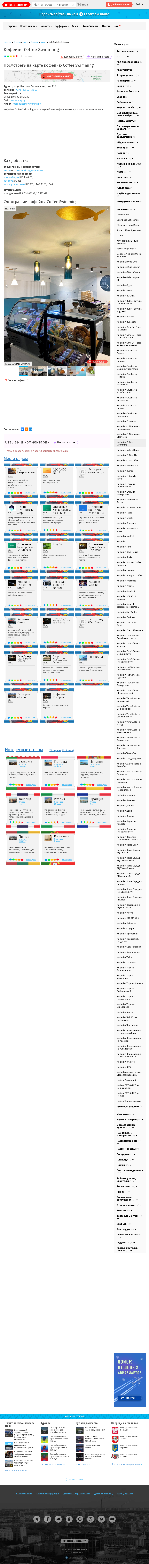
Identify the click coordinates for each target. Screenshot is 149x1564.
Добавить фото (73, 56)
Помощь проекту (125, 1493)
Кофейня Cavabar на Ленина (127, 359)
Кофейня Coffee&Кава (128, 449)
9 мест (92, 804)
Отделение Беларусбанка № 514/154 (62, 509)
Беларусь (34, 42)
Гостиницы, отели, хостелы (128, 127)
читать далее (30, 492)
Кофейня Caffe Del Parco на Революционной (129, 344)
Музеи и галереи (128, 1119)
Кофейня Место (125, 912)
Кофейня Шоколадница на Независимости (129, 1055)
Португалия (61, 836)
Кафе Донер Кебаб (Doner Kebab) (24, 658)
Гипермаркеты (127, 120)
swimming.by (18, 100)
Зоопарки (124, 147)
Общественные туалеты (126, 1126)
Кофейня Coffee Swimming (125, 443)
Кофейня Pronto (125, 585)
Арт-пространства (129, 61)
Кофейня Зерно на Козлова (126, 822)
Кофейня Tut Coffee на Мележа (128, 644)
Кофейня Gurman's (126, 523)
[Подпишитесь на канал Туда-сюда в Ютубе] (112, 1524)
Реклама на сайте (24, 1493)
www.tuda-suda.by (79, 1549)
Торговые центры (129, 1215)
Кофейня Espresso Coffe (129, 507)
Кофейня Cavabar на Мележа (127, 375)
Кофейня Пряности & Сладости (128, 940)
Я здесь (84, 4)
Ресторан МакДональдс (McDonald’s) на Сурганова (60, 659)
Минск (43, 42)
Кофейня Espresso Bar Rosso (128, 501)
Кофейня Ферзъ (125, 1012)
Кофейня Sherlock (126, 591)
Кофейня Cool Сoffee (127, 460)
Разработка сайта (76, 1557)
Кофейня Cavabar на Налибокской (127, 391)
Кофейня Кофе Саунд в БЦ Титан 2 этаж (128, 867)
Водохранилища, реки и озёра (127, 114)
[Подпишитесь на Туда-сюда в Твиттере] (101, 1524)
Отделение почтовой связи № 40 (96, 510)
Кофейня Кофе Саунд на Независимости (129, 890)
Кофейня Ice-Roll (125, 536)
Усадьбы (124, 1223)
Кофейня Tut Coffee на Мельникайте (128, 652)
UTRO (120, 235)
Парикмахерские (129, 1140)
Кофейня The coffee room (24, 584)
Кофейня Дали (124, 810)
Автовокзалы (126, 51)
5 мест (21, 804)
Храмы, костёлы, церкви (127, 1249)
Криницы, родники (129, 1106)
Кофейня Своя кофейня (129, 946)
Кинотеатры (126, 182)
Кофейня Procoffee (126, 580)
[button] (107, 208)
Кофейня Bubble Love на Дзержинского (129, 302)
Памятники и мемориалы (126, 1134)
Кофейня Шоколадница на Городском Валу (129, 1031)
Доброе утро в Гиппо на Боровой (129, 255)
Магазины (124, 1114)
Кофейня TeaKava (126, 617)
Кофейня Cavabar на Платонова (127, 414)
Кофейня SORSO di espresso (126, 597)
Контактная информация (48, 1493)
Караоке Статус (23, 621)
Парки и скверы (128, 1148)
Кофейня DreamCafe (127, 465)
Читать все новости (16, 1471)
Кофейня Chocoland (127, 421)
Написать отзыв (100, 56)
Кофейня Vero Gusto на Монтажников (128, 731)
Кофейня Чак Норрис (128, 1025)
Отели (106, 26)
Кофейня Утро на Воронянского (125, 969)
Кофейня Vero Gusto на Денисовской (128, 707)
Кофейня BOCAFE (126, 295)
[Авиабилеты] (130, 1406)
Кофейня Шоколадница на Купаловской (129, 1047)
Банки (123, 86)
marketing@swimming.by (27, 103)
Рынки (122, 1191)
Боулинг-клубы (127, 107)
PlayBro (58, 544)
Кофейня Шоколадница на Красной (129, 1039)
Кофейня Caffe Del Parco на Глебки (129, 328)
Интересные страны (24, 749)
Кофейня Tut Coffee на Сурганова (128, 676)
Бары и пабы (127, 91)
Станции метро (128, 1205)
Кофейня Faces (124, 512)
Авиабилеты (90, 26)
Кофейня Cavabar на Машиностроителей (127, 367)
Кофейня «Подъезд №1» (129, 758)
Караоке (124, 158)
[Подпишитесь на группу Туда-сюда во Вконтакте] (58, 1524)
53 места (93, 766)
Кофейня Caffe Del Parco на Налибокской (129, 336)
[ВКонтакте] (22, 429)
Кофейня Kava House (127, 551)
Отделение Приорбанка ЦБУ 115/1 (96, 547)
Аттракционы (127, 75)
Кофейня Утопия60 (126, 962)
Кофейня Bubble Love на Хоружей (129, 310)
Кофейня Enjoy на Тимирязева (126, 493)
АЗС (121, 56)
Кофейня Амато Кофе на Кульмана (129, 780)
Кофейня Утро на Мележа (130, 983)
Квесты (122, 177)
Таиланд (25, 799)
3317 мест (67, 750)
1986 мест (23, 766)
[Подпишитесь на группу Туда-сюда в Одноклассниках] (69, 1524)
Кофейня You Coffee (126, 753)
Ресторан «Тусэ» (23, 696)
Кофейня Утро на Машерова (125, 976)
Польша (60, 761)
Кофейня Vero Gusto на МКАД (128, 723)
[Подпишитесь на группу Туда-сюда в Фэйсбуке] (47, 1524)
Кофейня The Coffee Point (127, 624)
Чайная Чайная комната (129, 1100)
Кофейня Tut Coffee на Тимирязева (128, 684)
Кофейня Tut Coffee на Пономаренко (128, 668)
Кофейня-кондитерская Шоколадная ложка (129, 1073)
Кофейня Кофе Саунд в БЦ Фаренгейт (128, 875)
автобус (8, 180)
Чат (116, 26)
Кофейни (124, 209)
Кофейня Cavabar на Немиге (127, 406)
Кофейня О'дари (125, 928)
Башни (122, 96)
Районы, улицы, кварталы (126, 1180)
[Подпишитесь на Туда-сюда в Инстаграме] (90, 1524)
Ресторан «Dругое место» (59, 584)
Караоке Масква (94, 583)
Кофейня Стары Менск (128, 951)
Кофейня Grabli (125, 517)
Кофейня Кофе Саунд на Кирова (129, 882)
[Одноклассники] (26, 429)
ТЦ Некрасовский (26, 471)
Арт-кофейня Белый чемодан (127, 242)
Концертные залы (129, 201)
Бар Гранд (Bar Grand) (95, 621)
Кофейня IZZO (124, 541)
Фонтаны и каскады (129, 1236)
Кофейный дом (124, 285)
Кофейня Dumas (125, 470)
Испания (96, 761)
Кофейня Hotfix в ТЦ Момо (127, 529)
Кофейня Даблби (125, 805)
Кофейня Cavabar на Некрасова (127, 399)
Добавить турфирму (103, 1493)
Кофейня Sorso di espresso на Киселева (128, 605)
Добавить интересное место (76, 1493)
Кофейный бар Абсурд (128, 272)
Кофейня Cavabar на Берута (127, 352)
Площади (124, 1159)
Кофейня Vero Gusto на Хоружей (128, 746)
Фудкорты (124, 1242)
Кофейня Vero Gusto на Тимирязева (128, 739)
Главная (8, 42)
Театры (123, 1210)
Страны (12, 26)
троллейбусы (11, 177)
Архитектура (126, 69)
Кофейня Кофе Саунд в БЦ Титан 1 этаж (128, 859)
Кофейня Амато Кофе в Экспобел (129, 765)
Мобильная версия (76, 1479)
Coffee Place (123, 214)
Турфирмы (60, 26)
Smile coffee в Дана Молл (129, 230)
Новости (45, 26)
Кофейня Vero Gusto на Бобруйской (128, 699)
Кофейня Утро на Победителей (125, 990)
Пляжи (123, 1165)
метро (7, 170)
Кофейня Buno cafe (126, 321)
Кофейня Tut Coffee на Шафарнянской (128, 691)
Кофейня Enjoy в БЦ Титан (127, 477)
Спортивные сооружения (126, 1198)
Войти (139, 4)
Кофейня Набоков (126, 923)
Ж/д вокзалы (126, 142)
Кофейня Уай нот (125, 957)
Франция (96, 799)
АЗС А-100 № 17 (60, 471)
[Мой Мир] (30, 429)
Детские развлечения (126, 135)
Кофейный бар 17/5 (127, 261)
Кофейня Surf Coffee (127, 612)
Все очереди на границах (125, 1465)
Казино (123, 153)
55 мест (22, 841)
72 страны (55, 750)
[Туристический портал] (16, 5)
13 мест (57, 766)
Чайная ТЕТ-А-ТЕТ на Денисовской (128, 1086)
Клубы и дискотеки (128, 194)
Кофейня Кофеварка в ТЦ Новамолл (128, 906)
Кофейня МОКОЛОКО (128, 917)
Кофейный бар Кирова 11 (128, 278)
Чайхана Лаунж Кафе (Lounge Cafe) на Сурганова (61, 621)
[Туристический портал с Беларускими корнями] (74, 1541)
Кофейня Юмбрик (59, 696)
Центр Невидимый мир (25, 510)
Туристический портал (74, 1552)
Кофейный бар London (128, 266)
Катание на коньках (129, 165)
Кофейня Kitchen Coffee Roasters (129, 563)
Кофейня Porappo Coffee (129, 575)
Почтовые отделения (130, 1171)
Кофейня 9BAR (124, 290)
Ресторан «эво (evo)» (96, 471)
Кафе (122, 171)
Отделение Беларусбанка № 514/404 (26, 547)
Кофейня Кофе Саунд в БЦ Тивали (128, 851)
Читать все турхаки (51, 1465)
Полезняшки (27, 26)
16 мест (57, 804)
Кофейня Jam (124, 546)
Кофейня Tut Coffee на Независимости (128, 660)
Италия (60, 799)
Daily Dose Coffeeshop (128, 219)
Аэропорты (125, 80)
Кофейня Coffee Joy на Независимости (128, 427)
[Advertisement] (57, 133)
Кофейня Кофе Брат (127, 844)
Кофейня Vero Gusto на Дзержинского (128, 715)
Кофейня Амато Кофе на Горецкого (129, 773)
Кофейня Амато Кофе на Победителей (129, 788)
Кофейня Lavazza (125, 570)
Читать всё (82, 1465)
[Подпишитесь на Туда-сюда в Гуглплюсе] (80, 1524)
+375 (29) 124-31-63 (27, 89)
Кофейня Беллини (126, 795)
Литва (24, 836)
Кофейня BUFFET (125, 316)
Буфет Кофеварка (126, 248)
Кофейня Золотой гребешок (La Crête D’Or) (129, 838)
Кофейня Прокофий (127, 933)
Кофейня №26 (124, 1066)
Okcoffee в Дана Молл (128, 225)
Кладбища (124, 187)
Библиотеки (125, 102)
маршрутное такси (14, 184)
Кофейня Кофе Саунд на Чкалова (129, 898)
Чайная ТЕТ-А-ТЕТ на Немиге (128, 1094)
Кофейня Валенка (126, 800)
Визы (74, 26)
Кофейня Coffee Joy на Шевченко (128, 435)
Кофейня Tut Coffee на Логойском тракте (128, 637)
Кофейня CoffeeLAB (127, 455)
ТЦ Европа (95, 656)
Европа (25, 42)
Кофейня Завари (125, 815)
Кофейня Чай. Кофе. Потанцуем (127, 1018)
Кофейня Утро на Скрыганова (125, 1005)
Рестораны (126, 1186)
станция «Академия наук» (28, 170)
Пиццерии (125, 1154)
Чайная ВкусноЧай (126, 1080)
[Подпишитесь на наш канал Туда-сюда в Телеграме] (74, 18)
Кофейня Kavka (124, 557)
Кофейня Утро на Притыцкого (125, 997)
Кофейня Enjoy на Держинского (126, 485)
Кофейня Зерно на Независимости (126, 830)
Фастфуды (125, 1229)
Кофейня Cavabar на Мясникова (127, 383)
